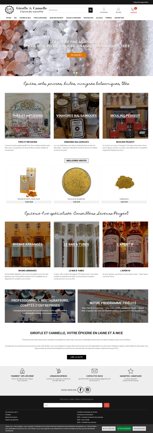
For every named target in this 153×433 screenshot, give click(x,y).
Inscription (119, 18)
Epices (8, 18)
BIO (15, 18)
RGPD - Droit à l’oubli (83, 420)
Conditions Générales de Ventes (87, 412)
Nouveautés (88, 18)
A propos (8, 414)
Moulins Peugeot (56, 18)
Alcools (99, 18)
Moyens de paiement (11, 420)
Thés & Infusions (40, 18)
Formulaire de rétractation (85, 414)
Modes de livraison (11, 417)
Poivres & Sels (25, 18)
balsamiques (82, 142)
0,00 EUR (133, 12)
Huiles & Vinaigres (73, 18)
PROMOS (109, 18)
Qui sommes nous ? (11, 412)
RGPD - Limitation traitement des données (90, 417)
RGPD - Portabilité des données (86, 422)
